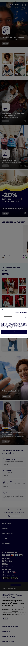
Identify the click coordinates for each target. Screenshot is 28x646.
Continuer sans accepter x (7, 309)
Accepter (14, 331)
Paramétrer (14, 334)
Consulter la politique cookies (7, 327)
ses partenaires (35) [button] (8, 315)
